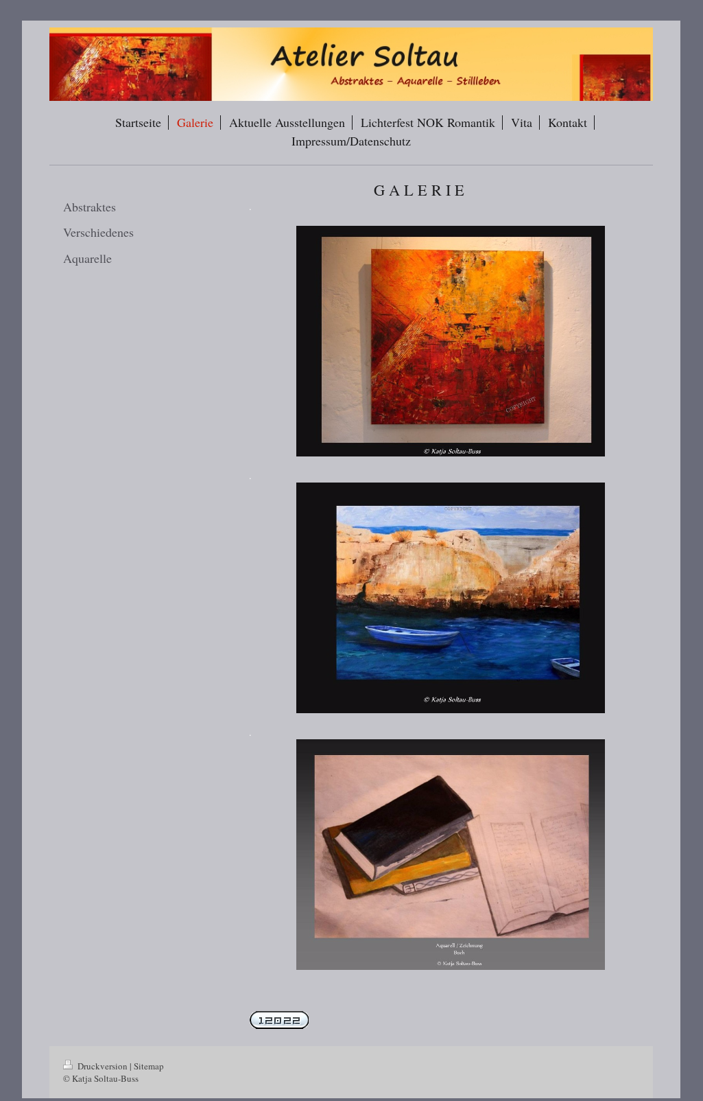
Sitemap (149, 1066)
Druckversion (102, 1066)
